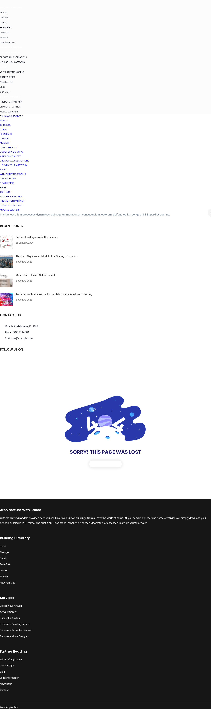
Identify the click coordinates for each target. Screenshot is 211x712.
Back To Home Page (105, 464)
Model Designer (9, 111)
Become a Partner (10, 97)
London (4, 32)
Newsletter (6, 82)
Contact (5, 92)
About (3, 67)
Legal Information (9, 677)
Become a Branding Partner (15, 624)
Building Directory (11, 7)
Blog (2, 87)
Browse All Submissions (13, 57)
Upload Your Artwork (12, 62)
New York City (7, 42)
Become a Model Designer (14, 636)
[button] (10, 703)
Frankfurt (6, 27)
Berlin (3, 12)
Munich (4, 37)
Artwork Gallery (10, 52)
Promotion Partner (11, 102)
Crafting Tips (7, 77)
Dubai (3, 22)
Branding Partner (10, 107)
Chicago (4, 17)
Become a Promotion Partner (16, 630)
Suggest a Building (11, 47)
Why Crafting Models (12, 72)
